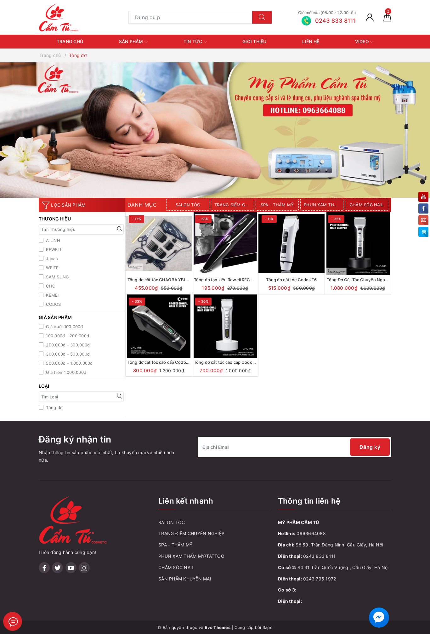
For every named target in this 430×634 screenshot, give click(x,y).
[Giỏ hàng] (387, 17)
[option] (188, 205)
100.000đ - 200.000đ (67, 335)
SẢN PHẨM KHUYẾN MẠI (184, 578)
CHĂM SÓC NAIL (366, 204)
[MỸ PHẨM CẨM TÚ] (59, 17)
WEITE (52, 267)
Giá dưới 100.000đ (64, 326)
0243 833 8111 (319, 556)
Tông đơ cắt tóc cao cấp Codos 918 (161, 362)
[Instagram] (84, 567)
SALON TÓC (188, 204)
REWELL (53, 249)
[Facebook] (44, 567)
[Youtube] (70, 567)
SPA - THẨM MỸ (277, 204)
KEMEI (52, 295)
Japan (51, 258)
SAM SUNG (57, 276)
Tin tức (194, 41)
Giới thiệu (254, 41)
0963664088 (311, 533)
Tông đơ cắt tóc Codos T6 (291, 279)
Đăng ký (370, 447)
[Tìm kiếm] (262, 17)
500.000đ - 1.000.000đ (69, 363)
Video (363, 41)
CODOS (53, 304)
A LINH (52, 240)
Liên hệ (310, 41)
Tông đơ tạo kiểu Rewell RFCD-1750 (229, 279)
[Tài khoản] (370, 17)
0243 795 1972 (319, 578)
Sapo (268, 627)
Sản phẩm (131, 41)
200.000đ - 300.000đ (67, 344)
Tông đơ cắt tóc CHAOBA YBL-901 (161, 279)
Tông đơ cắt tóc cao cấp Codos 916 (228, 362)
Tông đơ (54, 407)
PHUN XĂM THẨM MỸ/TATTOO (323, 204)
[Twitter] (57, 567)
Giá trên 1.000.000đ (65, 372)
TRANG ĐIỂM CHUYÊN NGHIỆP (234, 204)
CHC (50, 285)
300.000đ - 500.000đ (67, 354)
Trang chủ (70, 41)
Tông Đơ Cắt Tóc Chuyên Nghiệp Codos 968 (370, 279)
